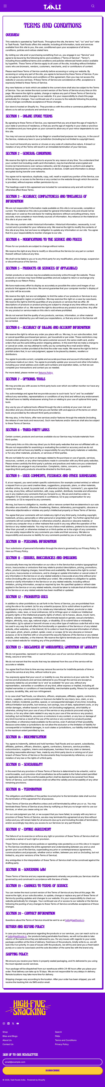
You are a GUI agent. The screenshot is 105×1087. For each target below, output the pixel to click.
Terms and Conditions (66, 1040)
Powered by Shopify (36, 1080)
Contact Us (8, 1044)
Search (58, 1032)
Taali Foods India (17, 1080)
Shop (5, 1032)
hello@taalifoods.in (74, 920)
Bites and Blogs (10, 1036)
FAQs (57, 1036)
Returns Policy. (46, 372)
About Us (7, 1040)
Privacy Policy (62, 1044)
